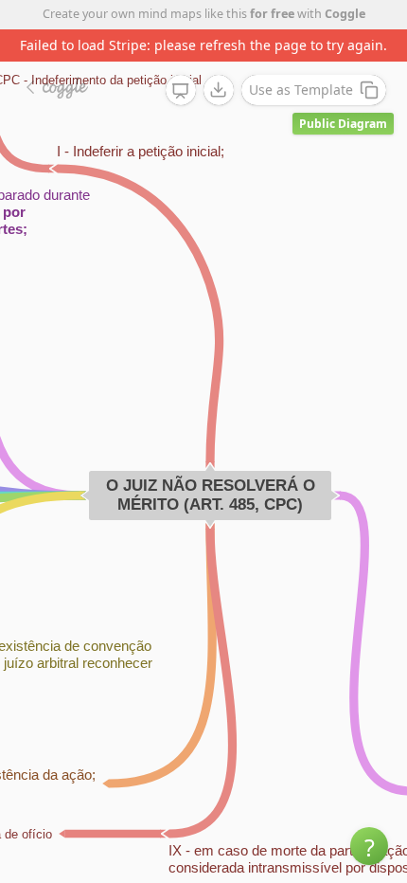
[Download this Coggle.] (219, 90)
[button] (369, 846)
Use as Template (301, 90)
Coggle (345, 14)
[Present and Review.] (181, 91)
